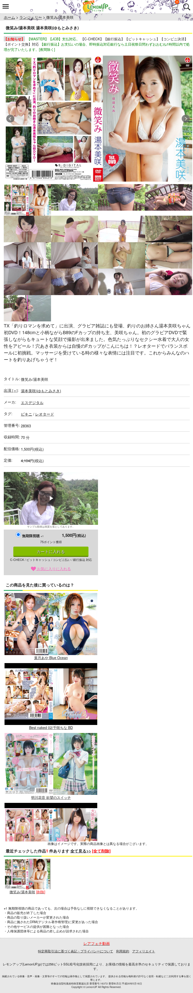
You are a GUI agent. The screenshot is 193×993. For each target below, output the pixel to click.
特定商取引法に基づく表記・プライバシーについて (75, 951)
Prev (10, 119)
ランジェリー (30, 17)
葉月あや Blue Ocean (51, 657)
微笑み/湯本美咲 (22, 891)
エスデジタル (32, 402)
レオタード (44, 414)
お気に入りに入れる (53, 568)
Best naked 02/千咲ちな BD (51, 727)
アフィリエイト (143, 951)
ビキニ (26, 414)
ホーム (9, 17)
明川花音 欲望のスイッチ (51, 797)
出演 (11, 390)
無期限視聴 (33, 535)
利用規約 (122, 951)
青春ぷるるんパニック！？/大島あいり (51, 867)
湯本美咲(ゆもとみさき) (41, 390)
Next (186, 119)
